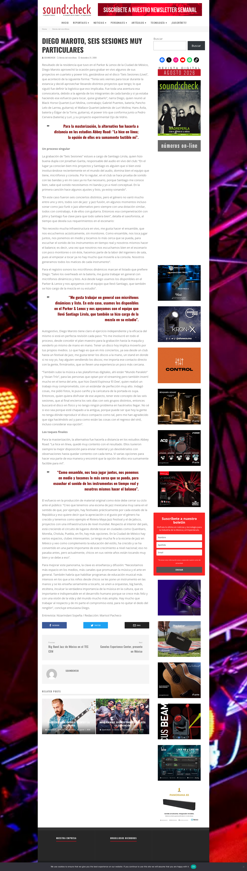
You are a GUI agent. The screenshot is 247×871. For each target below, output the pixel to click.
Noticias (99, 22)
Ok (193, 866)
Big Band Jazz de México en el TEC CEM (68, 647)
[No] (243, 866)
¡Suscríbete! (179, 22)
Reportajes (80, 22)
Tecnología (158, 22)
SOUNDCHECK (49, 57)
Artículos (138, 22)
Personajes (118, 22)
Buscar (158, 39)
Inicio (65, 22)
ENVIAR (179, 569)
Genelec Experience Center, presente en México (121, 647)
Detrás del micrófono (68, 57)
